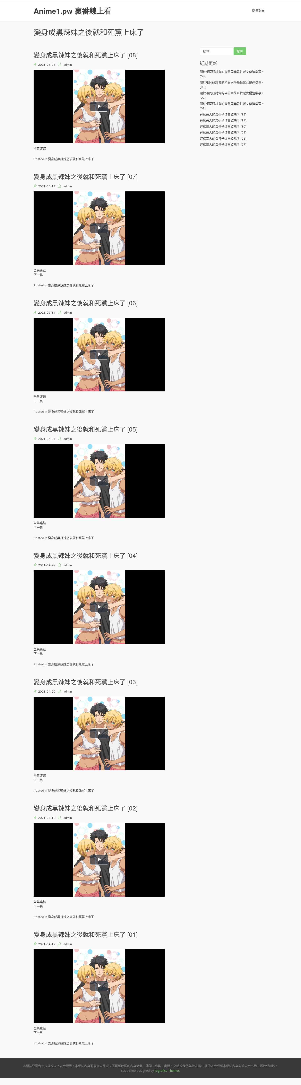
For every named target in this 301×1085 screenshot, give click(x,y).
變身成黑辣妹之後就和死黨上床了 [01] (86, 934)
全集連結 (40, 148)
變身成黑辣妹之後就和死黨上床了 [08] (86, 54)
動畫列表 (258, 11)
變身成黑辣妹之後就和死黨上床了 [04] (86, 555)
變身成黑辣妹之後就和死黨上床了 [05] (86, 429)
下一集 (38, 275)
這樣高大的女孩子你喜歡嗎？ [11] (223, 120)
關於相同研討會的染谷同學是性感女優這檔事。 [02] (232, 95)
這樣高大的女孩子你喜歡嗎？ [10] (223, 126)
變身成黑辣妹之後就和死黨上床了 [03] (86, 681)
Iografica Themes (167, 1070)
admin (67, 64)
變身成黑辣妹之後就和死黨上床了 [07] (86, 176)
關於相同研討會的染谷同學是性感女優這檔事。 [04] (232, 74)
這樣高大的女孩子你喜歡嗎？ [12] (223, 114)
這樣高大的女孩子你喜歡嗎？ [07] (223, 144)
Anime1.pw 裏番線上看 (72, 10)
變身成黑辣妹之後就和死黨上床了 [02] (86, 808)
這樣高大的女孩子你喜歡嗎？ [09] (223, 132)
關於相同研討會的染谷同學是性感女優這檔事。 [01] (232, 106)
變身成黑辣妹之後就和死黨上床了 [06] (86, 302)
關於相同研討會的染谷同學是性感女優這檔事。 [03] (232, 84)
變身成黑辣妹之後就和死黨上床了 (71, 159)
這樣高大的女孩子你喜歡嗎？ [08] (223, 138)
